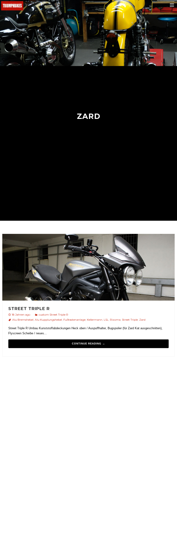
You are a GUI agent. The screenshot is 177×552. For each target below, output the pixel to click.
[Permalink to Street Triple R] (88, 268)
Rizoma (115, 319)
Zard (142, 319)
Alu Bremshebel (22, 319)
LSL (106, 319)
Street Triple (130, 319)
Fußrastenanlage (74, 319)
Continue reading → (88, 343)
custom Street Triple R (53, 314)
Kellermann (94, 319)
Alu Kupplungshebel (48, 319)
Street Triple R (29, 309)
